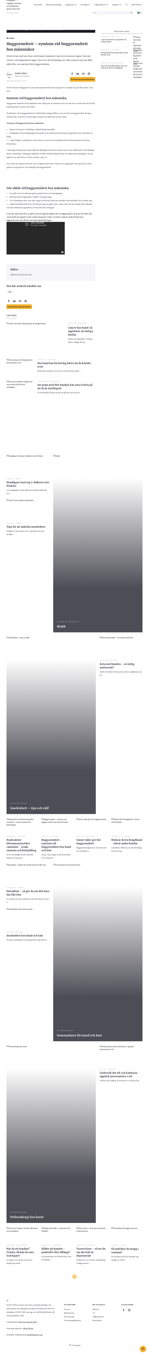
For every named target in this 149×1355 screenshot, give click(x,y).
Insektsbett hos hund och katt (25, 935)
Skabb (61, 626)
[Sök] (131, 12)
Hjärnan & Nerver (54, 381)
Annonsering (69, 1316)
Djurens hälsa (82, 323)
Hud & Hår (19, 523)
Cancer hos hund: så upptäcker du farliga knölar (80, 331)
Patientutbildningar (54, 4)
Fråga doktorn (100, 4)
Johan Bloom (28, 1328)
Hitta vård (38, 4)
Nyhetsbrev (97, 1320)
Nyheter (115, 4)
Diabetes (18, 479)
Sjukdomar (69, 4)
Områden (84, 4)
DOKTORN (135, 4)
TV (126, 4)
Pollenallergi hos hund (26, 1217)
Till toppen (75, 1345)
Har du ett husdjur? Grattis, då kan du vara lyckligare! (20, 1252)
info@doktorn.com (35, 1335)
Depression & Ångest (21, 1245)
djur (10, 292)
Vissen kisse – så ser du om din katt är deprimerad (90, 1252)
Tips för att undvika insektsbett (26, 526)
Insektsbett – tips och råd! (29, 808)
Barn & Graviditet (74, 621)
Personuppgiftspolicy (72, 1320)
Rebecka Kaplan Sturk (27, 1322)
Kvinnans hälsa (90, 836)
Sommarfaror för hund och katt (79, 1035)
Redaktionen (69, 1313)
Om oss (67, 1309)
